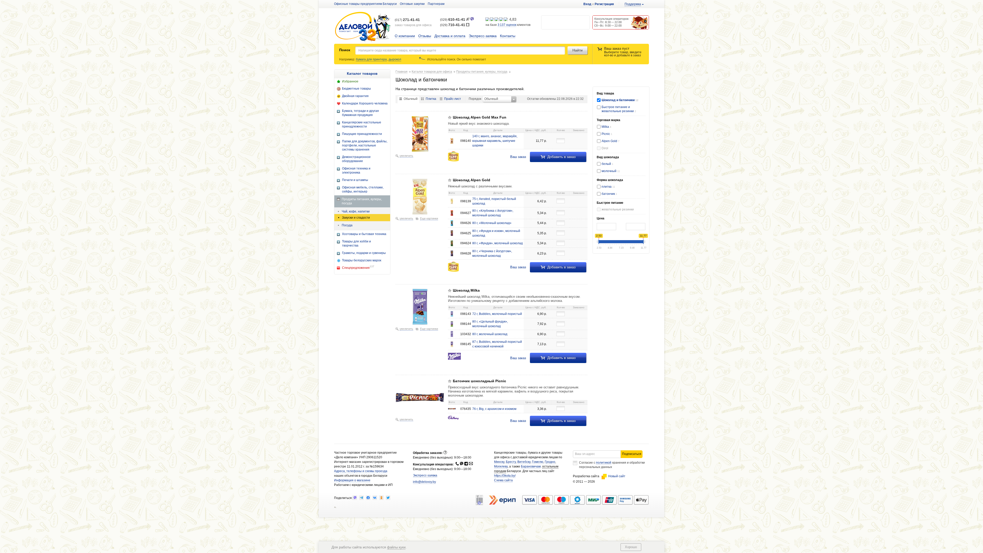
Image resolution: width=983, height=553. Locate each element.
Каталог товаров (362, 73)
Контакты (507, 36)
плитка (608, 186)
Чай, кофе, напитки (356, 211)
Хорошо (631, 547)
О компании (405, 36)
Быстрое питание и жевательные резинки (618, 109)
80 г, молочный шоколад (489, 334)
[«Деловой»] (362, 27)
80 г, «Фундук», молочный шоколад (497, 243)
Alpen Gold (610, 141)
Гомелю (537, 462)
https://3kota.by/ (505, 475)
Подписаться (631, 454)
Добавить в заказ (560, 157)
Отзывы (424, 36)
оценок (507, 25)
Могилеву (501, 466)
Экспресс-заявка (483, 36)
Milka (606, 127)
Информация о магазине (352, 480)
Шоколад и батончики (618, 100)
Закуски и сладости (356, 217)
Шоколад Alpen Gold (471, 180)
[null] (354, 497)
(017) (407, 20)
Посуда (347, 225)
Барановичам (531, 466)
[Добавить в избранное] (450, 117)
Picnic (607, 134)
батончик (609, 194)
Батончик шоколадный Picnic (479, 381)
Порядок (475, 99)
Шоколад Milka (466, 290)
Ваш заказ (518, 157)
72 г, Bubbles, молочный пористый (497, 314)
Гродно (550, 462)
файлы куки (396, 547)
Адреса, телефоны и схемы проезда (360, 471)
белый (607, 164)
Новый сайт (616, 476)
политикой (603, 462)
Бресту (511, 462)
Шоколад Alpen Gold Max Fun (479, 117)
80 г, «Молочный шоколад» (491, 223)
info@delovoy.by (424, 482)
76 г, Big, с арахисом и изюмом (494, 409)
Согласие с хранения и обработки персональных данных (612, 465)
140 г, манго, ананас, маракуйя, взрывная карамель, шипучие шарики (494, 140)
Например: (347, 59)
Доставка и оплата (449, 36)
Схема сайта (503, 480)
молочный (611, 171)
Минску (499, 462)
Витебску (523, 462)
